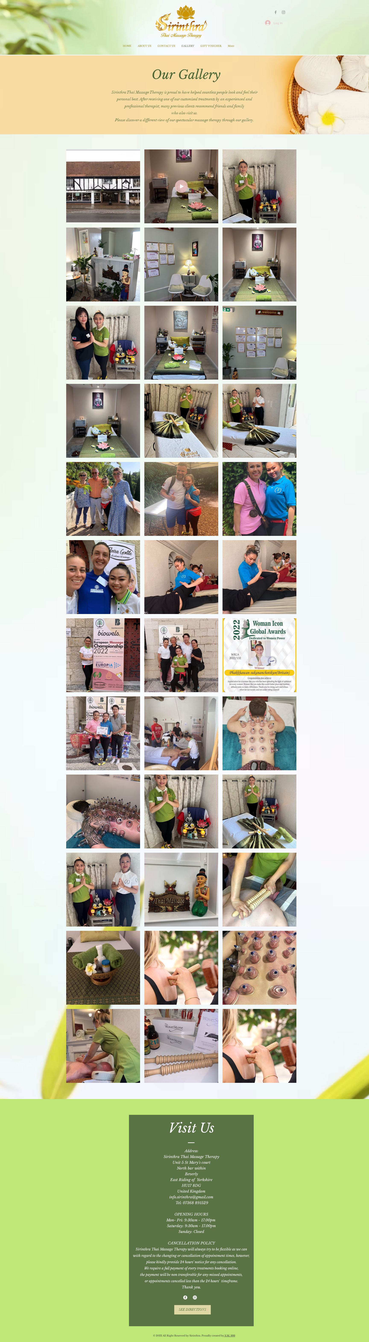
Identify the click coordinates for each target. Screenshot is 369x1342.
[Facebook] (185, 1297)
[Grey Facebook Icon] (275, 12)
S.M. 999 (229, 1335)
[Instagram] (283, 12)
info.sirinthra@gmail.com (191, 1197)
